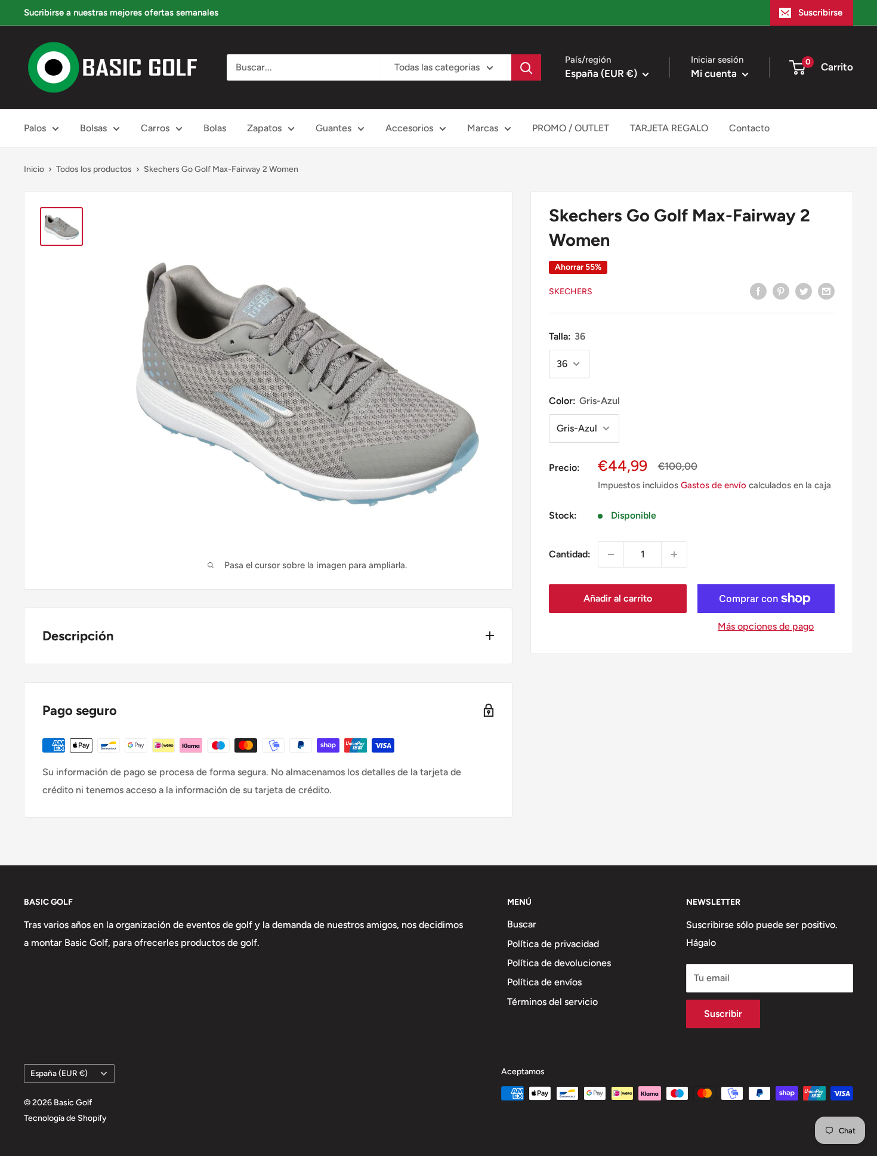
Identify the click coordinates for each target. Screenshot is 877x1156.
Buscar (521, 924)
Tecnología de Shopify (65, 1118)
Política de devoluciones (559, 963)
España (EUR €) (59, 1073)
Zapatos (264, 128)
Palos (35, 128)
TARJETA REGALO (669, 128)
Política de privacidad (553, 944)
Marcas (482, 128)
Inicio (34, 169)
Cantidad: (570, 554)
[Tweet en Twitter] (803, 291)
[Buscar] (526, 67)
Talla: (567, 336)
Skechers (570, 291)
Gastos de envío (713, 485)
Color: (584, 400)
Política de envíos (544, 982)
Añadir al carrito (617, 598)
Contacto (749, 128)
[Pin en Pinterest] (781, 291)
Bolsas (93, 128)
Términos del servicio (552, 1001)
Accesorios (409, 128)
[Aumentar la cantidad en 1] (674, 554)
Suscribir (723, 1013)
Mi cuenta (715, 73)
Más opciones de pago (766, 626)
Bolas (214, 128)
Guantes (333, 128)
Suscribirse (820, 12)
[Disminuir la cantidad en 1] (610, 554)
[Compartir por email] (826, 291)
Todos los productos (94, 169)
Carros (155, 128)
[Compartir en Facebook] (758, 291)
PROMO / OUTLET (570, 128)
